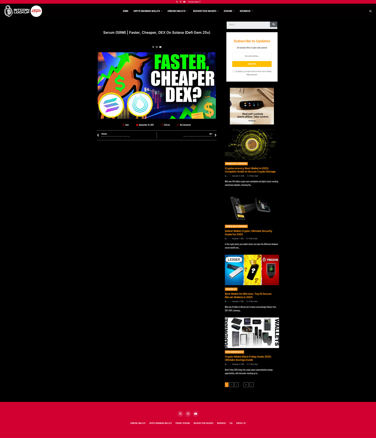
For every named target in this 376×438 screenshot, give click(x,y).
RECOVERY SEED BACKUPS (203, 423)
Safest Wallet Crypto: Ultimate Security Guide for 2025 (248, 232)
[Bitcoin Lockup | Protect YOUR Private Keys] (23, 11)
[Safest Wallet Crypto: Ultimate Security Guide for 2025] (252, 207)
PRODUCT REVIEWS (183, 423)
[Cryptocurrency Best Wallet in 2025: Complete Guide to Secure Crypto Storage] (252, 144)
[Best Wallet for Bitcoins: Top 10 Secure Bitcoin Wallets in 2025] (252, 270)
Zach (228, 176)
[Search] (370, 11)
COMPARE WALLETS (138, 423)
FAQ (231, 423)
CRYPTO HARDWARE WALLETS (160, 423)
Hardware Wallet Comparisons (236, 164)
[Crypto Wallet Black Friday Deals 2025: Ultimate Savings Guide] (252, 332)
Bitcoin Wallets (231, 289)
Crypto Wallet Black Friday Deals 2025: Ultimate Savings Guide (248, 358)
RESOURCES (221, 423)
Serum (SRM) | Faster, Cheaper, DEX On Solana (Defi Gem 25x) (156, 32)
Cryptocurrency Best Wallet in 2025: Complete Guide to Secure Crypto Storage (250, 170)
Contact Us (241, 423)
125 (246, 385)
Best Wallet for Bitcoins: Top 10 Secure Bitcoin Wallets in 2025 (248, 295)
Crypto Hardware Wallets (234, 352)
